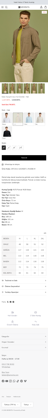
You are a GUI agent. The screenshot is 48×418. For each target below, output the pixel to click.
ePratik (23, 410)
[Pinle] (13, 302)
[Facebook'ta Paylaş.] (10, 302)
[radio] (7, 119)
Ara (3, 397)
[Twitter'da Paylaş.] (8, 302)
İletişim (8, 397)
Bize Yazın (5, 372)
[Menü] (2, 7)
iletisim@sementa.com (10, 375)
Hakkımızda (16, 397)
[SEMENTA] (24, 7)
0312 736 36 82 (8, 364)
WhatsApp (6, 367)
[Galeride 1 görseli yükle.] (24, 46)
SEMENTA (10, 410)
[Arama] (7, 7)
